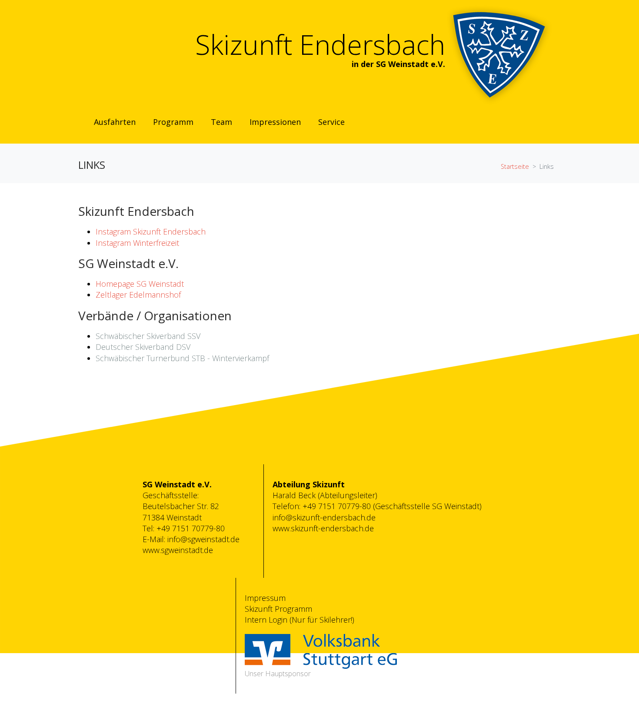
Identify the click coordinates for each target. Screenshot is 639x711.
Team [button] (221, 122)
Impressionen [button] (275, 122)
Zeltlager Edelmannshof (138, 294)
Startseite (515, 166)
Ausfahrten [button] (115, 122)
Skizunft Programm (278, 609)
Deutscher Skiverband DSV (143, 347)
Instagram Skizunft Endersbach (151, 231)
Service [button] (331, 122)
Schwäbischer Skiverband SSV (148, 336)
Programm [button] (173, 122)
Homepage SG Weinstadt (140, 283)
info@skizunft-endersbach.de (324, 517)
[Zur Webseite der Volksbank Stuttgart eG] (321, 650)
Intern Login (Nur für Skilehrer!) (299, 619)
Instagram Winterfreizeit (137, 243)
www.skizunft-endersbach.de (323, 528)
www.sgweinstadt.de (178, 550)
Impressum (265, 598)
